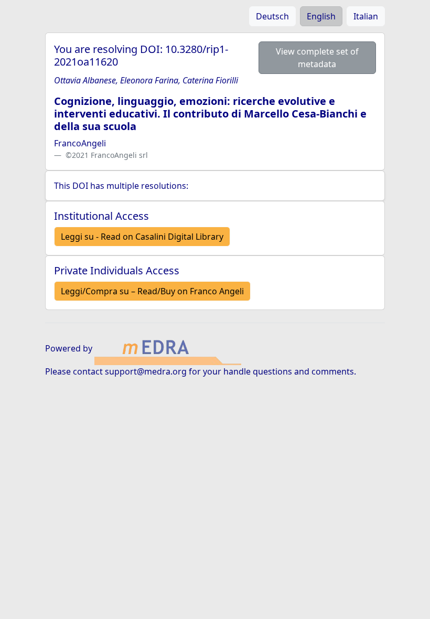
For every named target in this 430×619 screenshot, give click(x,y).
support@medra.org (146, 371)
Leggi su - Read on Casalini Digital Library (142, 236)
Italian (365, 16)
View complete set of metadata (317, 58)
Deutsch (272, 16)
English (321, 16)
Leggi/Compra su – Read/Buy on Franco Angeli (152, 291)
